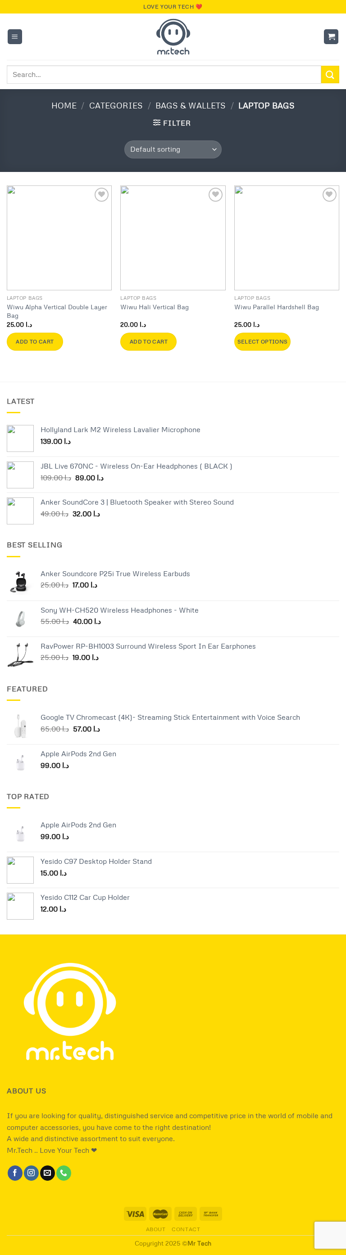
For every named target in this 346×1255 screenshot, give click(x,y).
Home (64, 105)
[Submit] (330, 74)
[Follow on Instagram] (31, 1173)
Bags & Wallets (190, 105)
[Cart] (331, 36)
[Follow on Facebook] (15, 1173)
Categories (116, 105)
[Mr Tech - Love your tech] (173, 37)
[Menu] (15, 36)
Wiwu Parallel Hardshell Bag (276, 306)
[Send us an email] (47, 1173)
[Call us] (63, 1173)
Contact (186, 1229)
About (156, 1229)
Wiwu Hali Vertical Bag (154, 306)
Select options (262, 341)
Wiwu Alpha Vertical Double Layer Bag (57, 310)
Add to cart (35, 341)
